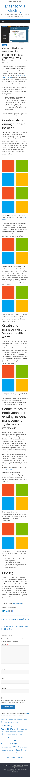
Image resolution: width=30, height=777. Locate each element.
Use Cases (10, 752)
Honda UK (11, 741)
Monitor (19, 744)
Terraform (21, 750)
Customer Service (11, 734)
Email (3, 679)
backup (22, 729)
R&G (26, 747)
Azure (4, 45)
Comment (4, 644)
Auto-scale (13, 719)
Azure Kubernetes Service (18, 726)
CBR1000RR (7, 731)
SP (12, 750)
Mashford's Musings (15, 8)
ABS (2, 719)
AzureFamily (6, 725)
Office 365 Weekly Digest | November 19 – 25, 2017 (14, 627)
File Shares (6, 737)
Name (3, 669)
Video (14, 752)
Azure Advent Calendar (13, 722)
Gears (26, 738)
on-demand (22, 747)
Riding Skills (3, 750)
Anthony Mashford (20, 60)
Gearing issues (21, 738)
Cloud (3, 734)
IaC (15, 740)
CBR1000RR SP (13, 731)
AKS (4, 719)
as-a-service (8, 719)
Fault (21, 734)
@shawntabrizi (17, 604)
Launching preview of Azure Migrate (15, 619)
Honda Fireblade (4, 741)
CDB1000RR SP (20, 731)
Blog (26, 729)
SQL (14, 750)
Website (3, 688)
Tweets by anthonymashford (15, 757)
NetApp (15, 746)
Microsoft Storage (9, 743)
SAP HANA (9, 750)
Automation (20, 719)
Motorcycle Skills (4, 747)
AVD (25, 719)
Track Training (4, 752)
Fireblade (14, 738)
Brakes (2, 731)
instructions (8, 469)
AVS (27, 719)
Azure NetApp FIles (10, 728)
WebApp (18, 752)
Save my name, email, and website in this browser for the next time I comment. (13, 701)
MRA (10, 747)
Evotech (17, 734)
